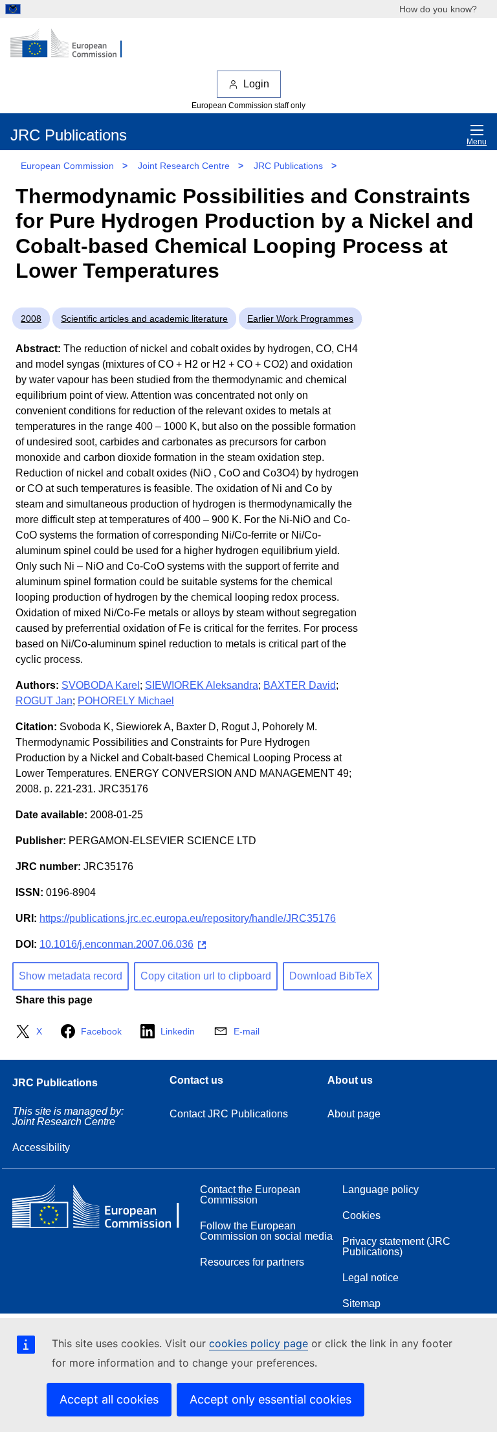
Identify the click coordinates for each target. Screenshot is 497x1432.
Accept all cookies (109, 1399)
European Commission (67, 166)
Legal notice (370, 1277)
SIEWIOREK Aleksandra (201, 685)
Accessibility (41, 1147)
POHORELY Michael (126, 700)
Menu (477, 141)
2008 (31, 318)
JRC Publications (288, 166)
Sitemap (361, 1303)
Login (256, 83)
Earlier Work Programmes (300, 318)
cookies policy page (258, 1343)
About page (354, 1113)
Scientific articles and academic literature (144, 318)
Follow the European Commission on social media (266, 1231)
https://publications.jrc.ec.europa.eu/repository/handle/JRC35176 (187, 918)
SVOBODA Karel (100, 685)
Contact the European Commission (250, 1194)
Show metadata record (70, 975)
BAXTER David (299, 685)
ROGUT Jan (44, 700)
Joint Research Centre (184, 166)
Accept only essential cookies (270, 1399)
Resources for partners (252, 1262)
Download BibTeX (331, 975)
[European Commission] (73, 44)
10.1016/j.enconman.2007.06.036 (116, 944)
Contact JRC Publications (229, 1113)
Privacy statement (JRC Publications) (396, 1246)
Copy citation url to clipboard (205, 975)
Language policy (380, 1189)
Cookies (361, 1215)
